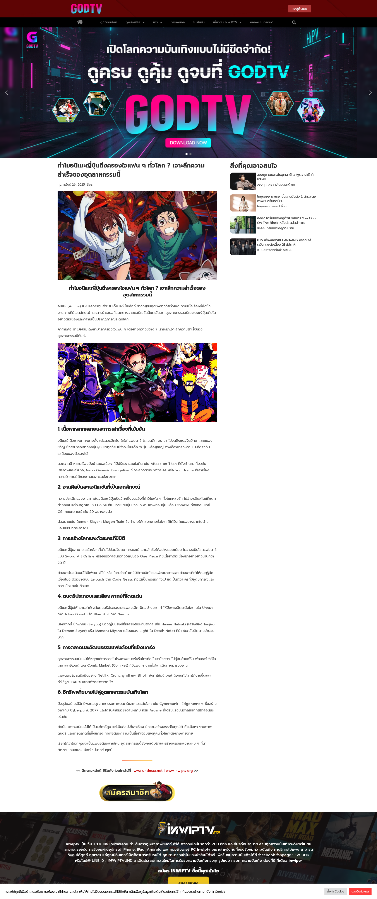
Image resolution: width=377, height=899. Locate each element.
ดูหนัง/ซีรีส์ (133, 22)
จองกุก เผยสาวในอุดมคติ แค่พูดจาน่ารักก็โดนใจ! (285, 177)
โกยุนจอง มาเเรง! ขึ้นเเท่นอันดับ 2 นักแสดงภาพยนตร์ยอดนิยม (286, 199)
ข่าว (155, 22)
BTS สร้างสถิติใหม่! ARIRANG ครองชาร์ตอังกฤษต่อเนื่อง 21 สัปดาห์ (284, 242)
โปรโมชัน (199, 22)
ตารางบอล (178, 22)
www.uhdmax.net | (150, 770)
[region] (188, 92)
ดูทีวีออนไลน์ (108, 22)
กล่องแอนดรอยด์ (261, 22)
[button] (294, 22)
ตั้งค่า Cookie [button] (335, 891)
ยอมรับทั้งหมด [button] (360, 891)
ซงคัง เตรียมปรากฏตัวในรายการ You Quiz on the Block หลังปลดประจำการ (286, 220)
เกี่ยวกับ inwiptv (225, 22)
